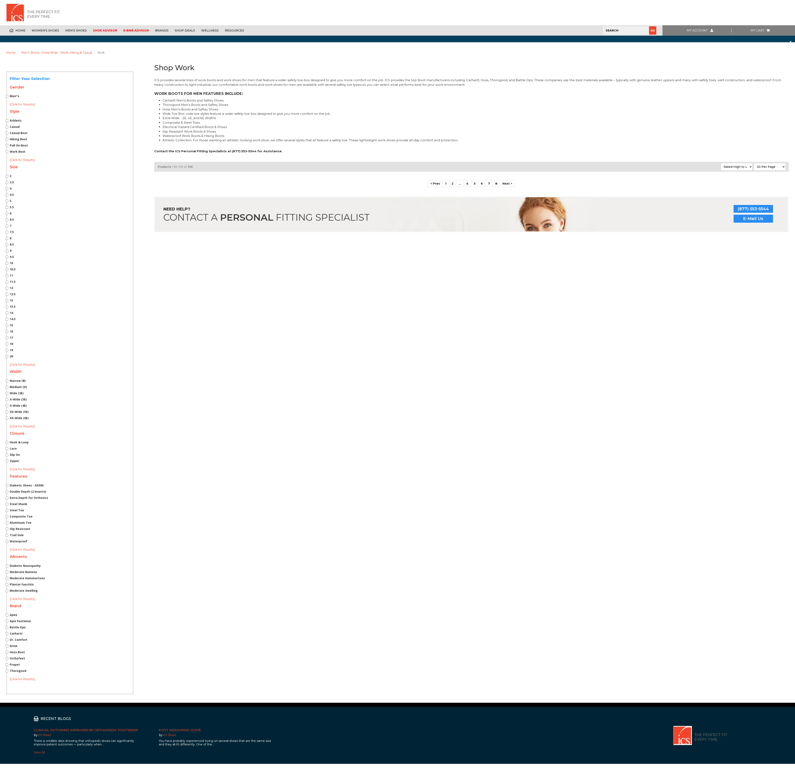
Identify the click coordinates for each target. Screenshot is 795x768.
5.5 (12, 207)
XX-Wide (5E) (19, 412)
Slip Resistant (20, 529)
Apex (13, 615)
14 (11, 313)
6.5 (12, 219)
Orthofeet (17, 658)
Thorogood (18, 671)
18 (11, 344)
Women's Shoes (45, 30)
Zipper (14, 461)
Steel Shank (18, 504)
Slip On (15, 455)
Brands (162, 30)
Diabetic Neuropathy (25, 566)
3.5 (12, 182)
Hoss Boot (17, 652)
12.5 (13, 294)
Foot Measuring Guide (180, 730)
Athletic (16, 120)
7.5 (12, 232)
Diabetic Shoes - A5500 (26, 485)
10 (11, 263)
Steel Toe (17, 510)
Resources (234, 30)
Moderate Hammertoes (27, 578)
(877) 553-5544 (753, 208)
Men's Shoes (76, 30)
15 (11, 325)
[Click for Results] (22, 104)
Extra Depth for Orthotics (29, 498)
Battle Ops (18, 627)
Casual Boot (19, 133)
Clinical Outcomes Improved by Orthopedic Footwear (86, 730)
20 (11, 356)
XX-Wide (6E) (19, 418)
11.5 (13, 282)
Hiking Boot (18, 139)
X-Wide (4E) (18, 406)
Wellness (210, 30)
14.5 (13, 319)
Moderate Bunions (23, 572)
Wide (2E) (17, 393)
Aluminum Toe (20, 523)
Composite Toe (21, 516)
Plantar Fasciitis (22, 584)
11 (11, 275)
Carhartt (16, 633)
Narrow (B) (18, 381)
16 (11, 331)
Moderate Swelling (24, 591)
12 (11, 288)
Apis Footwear (20, 621)
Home (20, 30)
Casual (15, 127)
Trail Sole (17, 535)
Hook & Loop (19, 442)
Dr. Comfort (18, 640)
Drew (13, 646)
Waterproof (18, 541)
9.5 (12, 257)
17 (11, 338)
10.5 (13, 269)
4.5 (12, 195)
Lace (13, 448)
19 (11, 350)
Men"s (14, 96)
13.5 (13, 306)
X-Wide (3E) (18, 399)
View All (39, 752)
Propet (15, 664)
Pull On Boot (19, 145)
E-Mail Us (753, 218)
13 (11, 300)
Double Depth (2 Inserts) (28, 491)
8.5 (12, 244)
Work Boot (17, 152)
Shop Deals (185, 30)
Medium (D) (18, 387)
